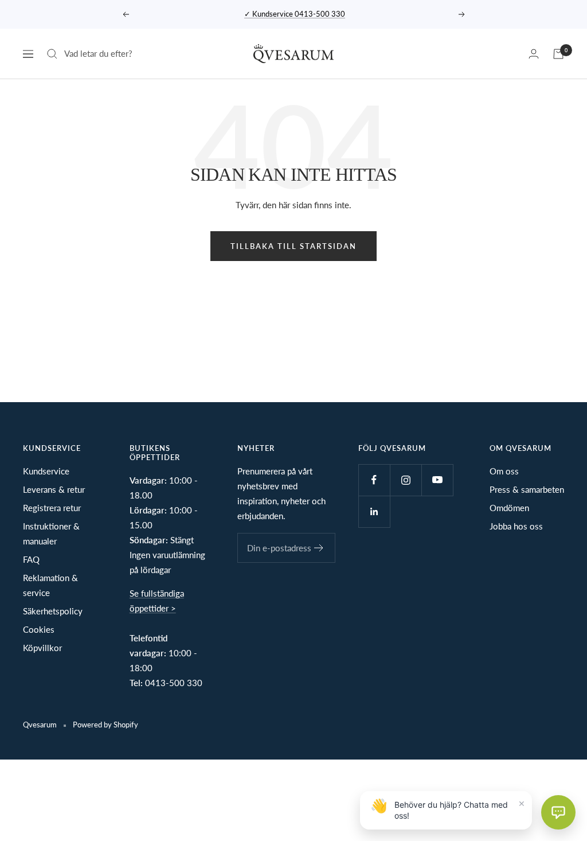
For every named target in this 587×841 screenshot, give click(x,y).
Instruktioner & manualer (51, 533)
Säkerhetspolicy (53, 611)
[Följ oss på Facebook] (374, 480)
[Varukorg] (558, 54)
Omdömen (509, 508)
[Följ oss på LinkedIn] (374, 511)
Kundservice (46, 471)
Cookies (38, 629)
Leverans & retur (54, 489)
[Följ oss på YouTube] (437, 480)
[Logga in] (534, 54)
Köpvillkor (42, 648)
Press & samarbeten (527, 489)
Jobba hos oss (516, 526)
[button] (558, 812)
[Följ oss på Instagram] (405, 480)
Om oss (504, 471)
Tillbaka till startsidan (293, 246)
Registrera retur (52, 508)
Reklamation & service (50, 585)
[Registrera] (319, 548)
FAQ (31, 559)
